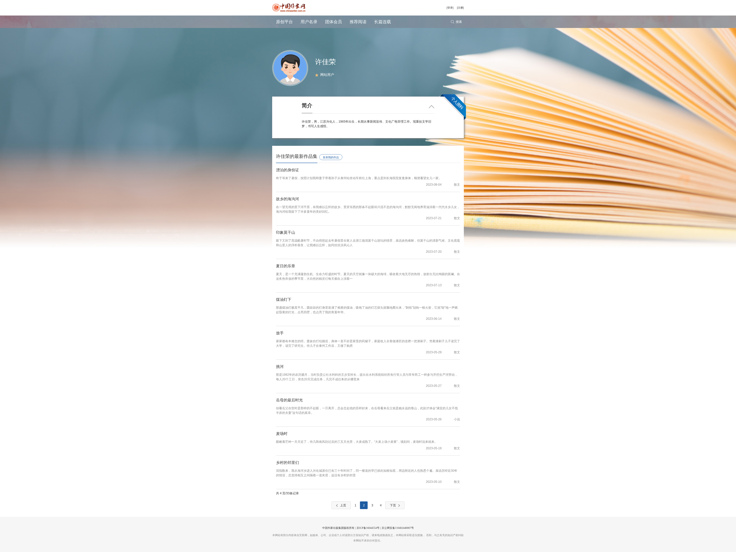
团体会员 (333, 21)
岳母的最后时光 (289, 400)
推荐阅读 (358, 21)
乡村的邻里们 (287, 462)
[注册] (460, 7)
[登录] (450, 7)
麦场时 (282, 433)
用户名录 (309, 21)
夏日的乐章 (285, 266)
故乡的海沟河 (287, 199)
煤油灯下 (283, 299)
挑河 (280, 366)
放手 (280, 333)
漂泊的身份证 (287, 170)
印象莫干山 (285, 232)
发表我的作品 (331, 157)
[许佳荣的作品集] (290, 67)
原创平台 (284, 21)
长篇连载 (382, 21)
